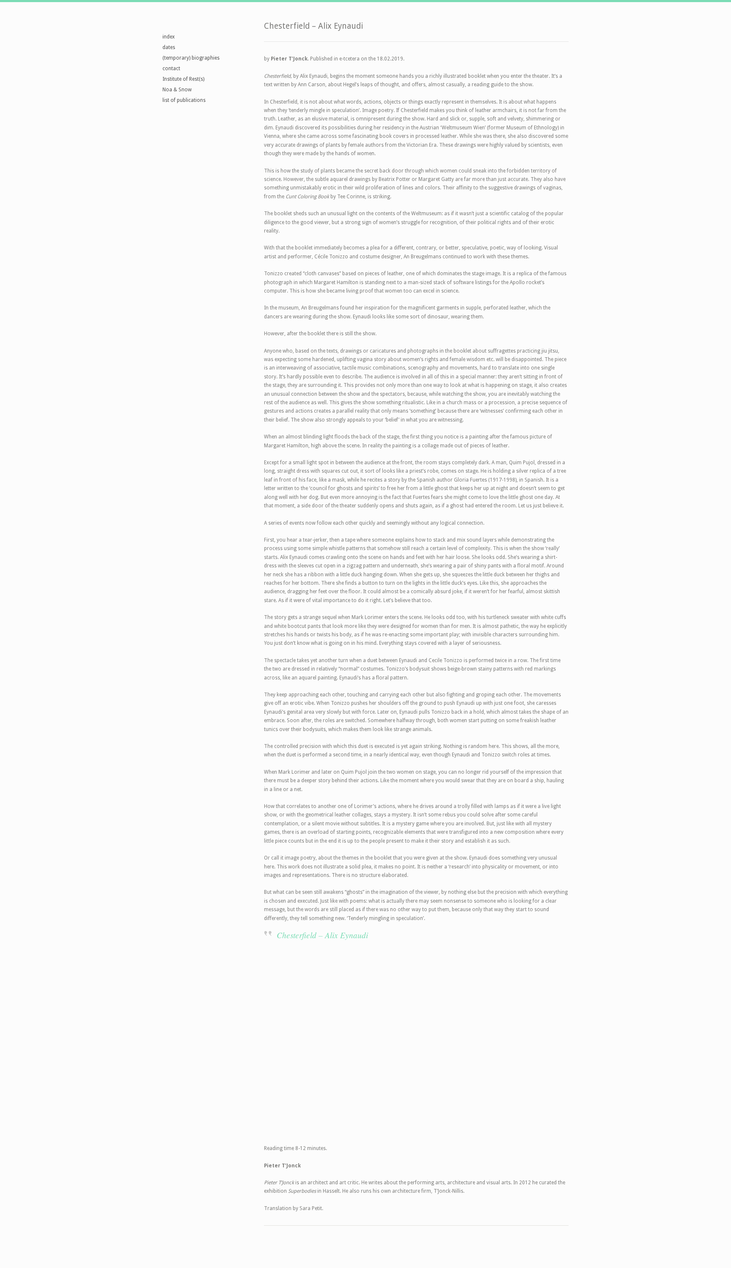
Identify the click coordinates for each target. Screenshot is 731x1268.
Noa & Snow (177, 90)
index (168, 37)
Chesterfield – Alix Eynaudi (322, 934)
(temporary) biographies (191, 58)
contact (171, 68)
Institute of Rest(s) (183, 79)
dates (168, 47)
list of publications (184, 100)
